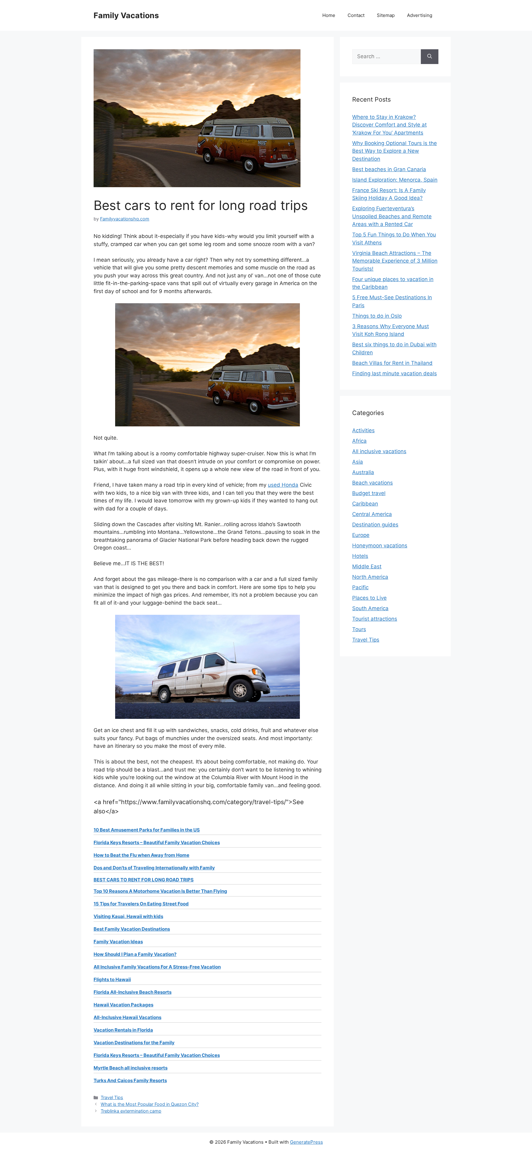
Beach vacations (372, 483)
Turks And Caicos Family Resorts (130, 1080)
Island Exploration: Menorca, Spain (394, 180)
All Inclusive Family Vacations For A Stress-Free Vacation (157, 967)
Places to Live (369, 598)
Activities (363, 430)
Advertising (419, 15)
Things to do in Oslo (377, 316)
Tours (359, 629)
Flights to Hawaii (112, 979)
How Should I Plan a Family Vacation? (135, 954)
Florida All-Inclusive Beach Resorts (132, 992)
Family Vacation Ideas (118, 942)
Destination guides (375, 525)
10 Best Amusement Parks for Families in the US (147, 830)
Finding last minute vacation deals (394, 373)
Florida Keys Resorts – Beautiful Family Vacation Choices (157, 842)
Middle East (366, 566)
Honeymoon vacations (379, 545)
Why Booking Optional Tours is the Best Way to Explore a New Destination (394, 151)
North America (370, 577)
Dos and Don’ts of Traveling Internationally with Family (154, 868)
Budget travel (368, 493)
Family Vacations (126, 15)
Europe (360, 535)
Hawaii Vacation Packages (123, 1005)
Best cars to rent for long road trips (144, 880)
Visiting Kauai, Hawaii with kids (128, 916)
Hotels (360, 556)
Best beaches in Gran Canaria (389, 169)
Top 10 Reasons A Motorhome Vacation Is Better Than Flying (160, 891)
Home (328, 15)
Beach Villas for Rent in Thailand (392, 363)
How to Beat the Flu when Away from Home (141, 855)
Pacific (360, 587)
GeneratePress (306, 1142)
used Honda (283, 485)
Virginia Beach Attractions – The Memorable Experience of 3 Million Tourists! (394, 261)
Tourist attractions (374, 619)
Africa (359, 441)
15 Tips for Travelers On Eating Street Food (141, 904)
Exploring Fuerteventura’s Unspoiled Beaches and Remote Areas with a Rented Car (392, 216)
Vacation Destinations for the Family (134, 1042)
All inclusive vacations (379, 451)
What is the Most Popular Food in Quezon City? (150, 1104)
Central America (372, 514)
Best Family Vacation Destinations (132, 929)
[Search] (429, 56)
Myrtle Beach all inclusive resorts (130, 1068)
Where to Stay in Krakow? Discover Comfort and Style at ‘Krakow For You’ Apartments (389, 125)
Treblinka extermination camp (131, 1111)
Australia (363, 472)
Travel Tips (112, 1097)
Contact (356, 15)
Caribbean (365, 504)
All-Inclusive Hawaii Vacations (127, 1017)
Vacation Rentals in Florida (123, 1030)
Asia (357, 462)
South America (370, 608)
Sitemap (386, 15)
